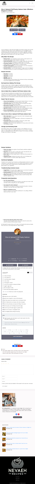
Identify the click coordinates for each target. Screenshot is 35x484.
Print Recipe (22, 29)
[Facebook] (14, 34)
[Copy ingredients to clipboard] (7, 272)
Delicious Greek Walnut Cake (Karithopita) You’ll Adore (13, 353)
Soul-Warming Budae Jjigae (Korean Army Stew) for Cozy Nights (15, 351)
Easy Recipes (5, 350)
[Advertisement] (17, 42)
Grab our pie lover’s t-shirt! (17, 337)
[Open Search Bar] (29, 3)
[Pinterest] (20, 34)
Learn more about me (17, 417)
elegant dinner (10, 350)
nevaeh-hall (13, 258)
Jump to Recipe (13, 29)
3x (31, 272)
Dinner (4, 349)
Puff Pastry (16, 350)
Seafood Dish (26, 350)
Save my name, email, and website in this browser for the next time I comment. (17, 383)
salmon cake (20, 350)
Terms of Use (17, 478)
